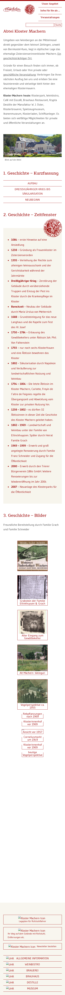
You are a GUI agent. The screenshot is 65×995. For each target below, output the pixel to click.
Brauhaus (32, 976)
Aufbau (32, 183)
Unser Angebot (50, 4)
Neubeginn (32, 199)
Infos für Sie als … (50, 11)
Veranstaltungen (50, 17)
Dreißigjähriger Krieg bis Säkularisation (32, 191)
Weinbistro (32, 964)
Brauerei (32, 970)
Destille (32, 982)
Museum (32, 988)
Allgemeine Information (32, 958)
